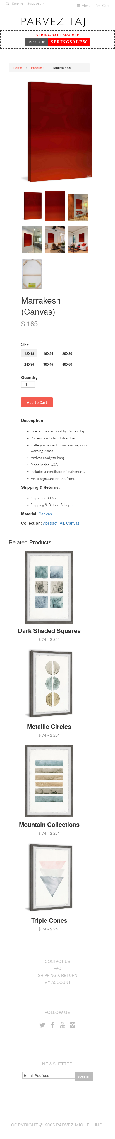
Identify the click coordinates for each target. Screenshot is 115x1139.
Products (37, 67)
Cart (105, 5)
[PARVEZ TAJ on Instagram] (72, 1024)
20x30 (67, 353)
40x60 (67, 364)
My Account (57, 982)
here (74, 505)
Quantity (29, 377)
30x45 (48, 364)
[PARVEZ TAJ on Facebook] (52, 1024)
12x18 (29, 353)
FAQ (57, 968)
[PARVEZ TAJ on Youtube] (62, 1024)
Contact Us (57, 961)
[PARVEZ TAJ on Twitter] (42, 1024)
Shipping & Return (57, 975)
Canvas (45, 514)
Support (34, 3)
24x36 (29, 364)
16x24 (48, 353)
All (62, 523)
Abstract (50, 523)
